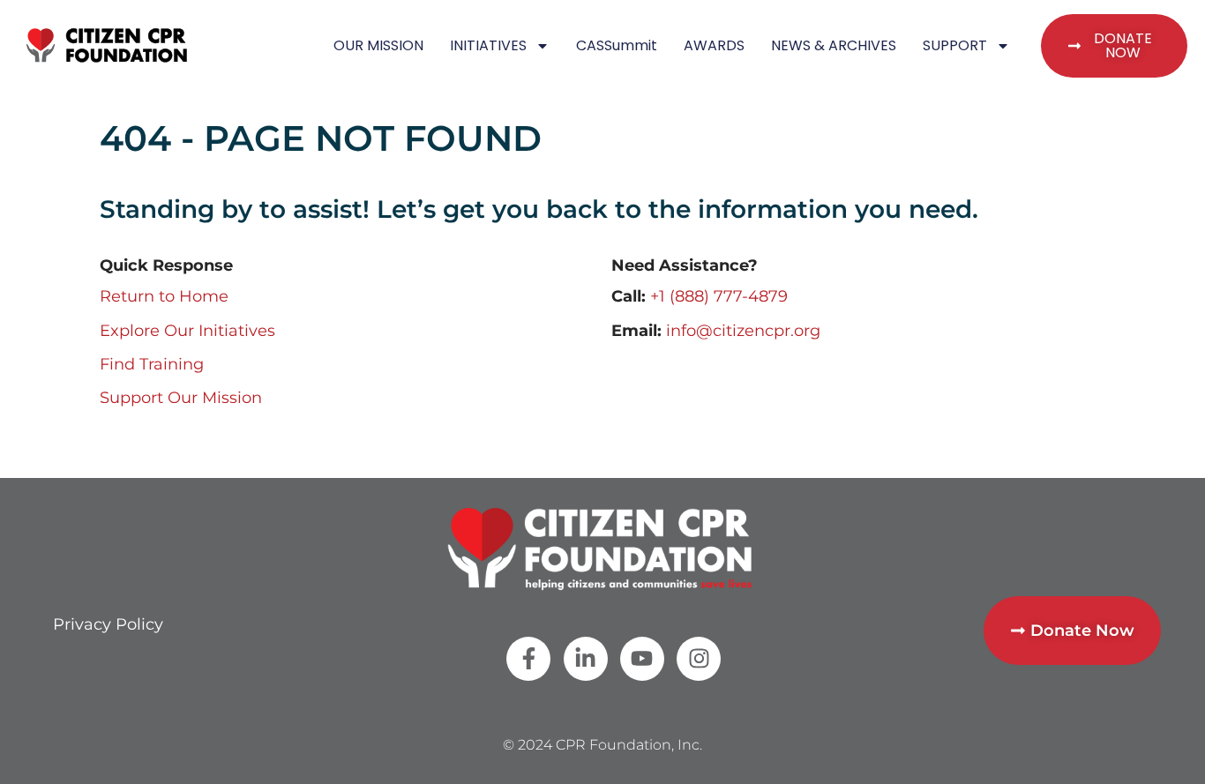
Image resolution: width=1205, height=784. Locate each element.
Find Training (152, 364)
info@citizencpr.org (743, 330)
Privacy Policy (108, 624)
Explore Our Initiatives (187, 330)
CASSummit (616, 45)
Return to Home (164, 296)
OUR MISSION (378, 45)
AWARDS (714, 45)
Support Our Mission (181, 397)
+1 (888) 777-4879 (719, 296)
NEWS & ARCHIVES (833, 45)
